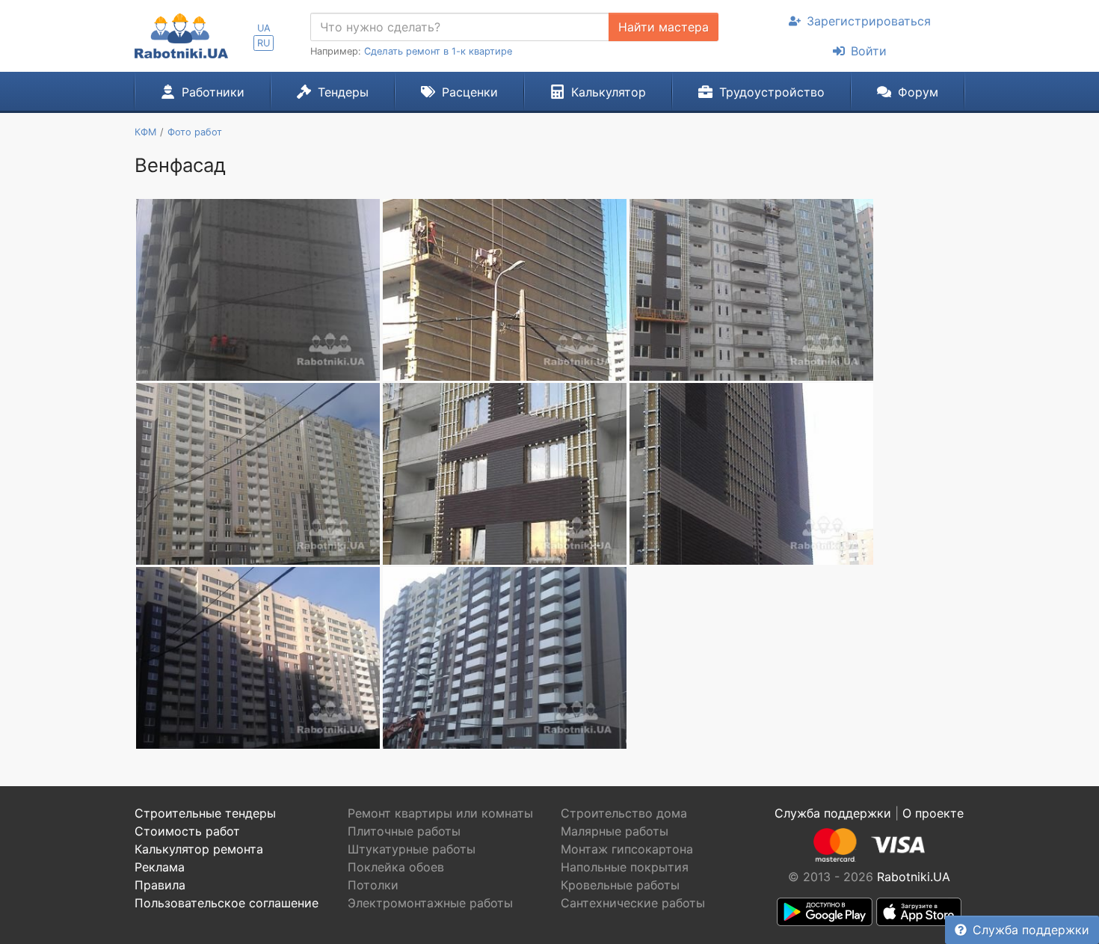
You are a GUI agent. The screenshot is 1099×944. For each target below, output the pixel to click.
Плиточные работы (404, 831)
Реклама (160, 866)
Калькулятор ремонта (199, 849)
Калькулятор (608, 92)
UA (264, 28)
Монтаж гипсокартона (627, 849)
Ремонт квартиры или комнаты (440, 813)
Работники (213, 92)
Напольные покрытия (625, 866)
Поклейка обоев (396, 866)
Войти (869, 50)
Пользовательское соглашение (226, 902)
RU (263, 43)
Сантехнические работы (633, 902)
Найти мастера (663, 26)
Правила (160, 884)
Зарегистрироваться (869, 20)
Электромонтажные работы (430, 902)
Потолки (373, 884)
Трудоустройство (772, 92)
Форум (918, 92)
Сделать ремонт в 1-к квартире (438, 51)
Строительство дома (624, 813)
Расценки (470, 92)
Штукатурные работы (411, 849)
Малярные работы (614, 831)
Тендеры (343, 92)
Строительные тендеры (205, 813)
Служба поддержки (1031, 929)
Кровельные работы (620, 884)
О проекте (933, 813)
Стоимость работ (187, 831)
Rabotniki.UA (913, 876)
